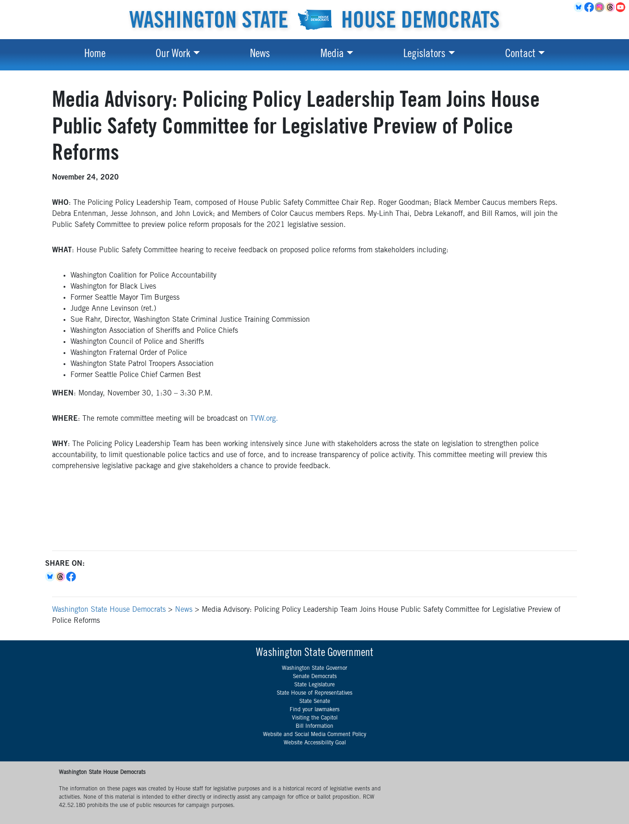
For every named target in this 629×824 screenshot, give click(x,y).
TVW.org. (264, 419)
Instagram (600, 7)
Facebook (589, 7)
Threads (611, 7)
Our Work (173, 54)
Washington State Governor (314, 668)
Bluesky (50, 577)
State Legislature (314, 685)
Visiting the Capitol (315, 718)
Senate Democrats (315, 676)
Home (94, 54)
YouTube (621, 7)
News (260, 54)
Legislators (424, 54)
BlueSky (579, 7)
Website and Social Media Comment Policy (314, 734)
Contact (520, 54)
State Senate (314, 701)
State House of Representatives (314, 693)
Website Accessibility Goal (315, 743)
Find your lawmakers (314, 710)
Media (332, 54)
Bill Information (314, 726)
